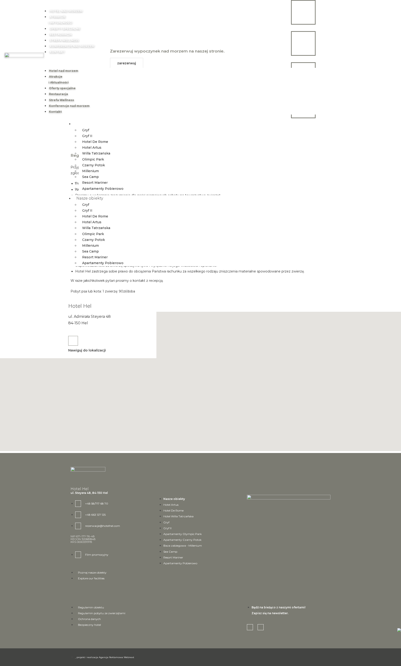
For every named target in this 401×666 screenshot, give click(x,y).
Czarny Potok (93, 165)
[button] (198, 61)
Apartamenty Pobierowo (102, 189)
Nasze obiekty (93, 123)
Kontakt (57, 52)
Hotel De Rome (95, 142)
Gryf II (87, 136)
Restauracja (61, 34)
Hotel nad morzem (66, 11)
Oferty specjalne (65, 28)
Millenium (90, 171)
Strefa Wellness (64, 40)
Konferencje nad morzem (72, 46)
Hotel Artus (91, 147)
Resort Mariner (95, 182)
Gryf (85, 130)
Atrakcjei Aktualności (59, 79)
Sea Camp (90, 177)
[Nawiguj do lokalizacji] (73, 341)
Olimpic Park (93, 159)
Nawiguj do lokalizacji (87, 350)
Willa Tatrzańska (96, 153)
